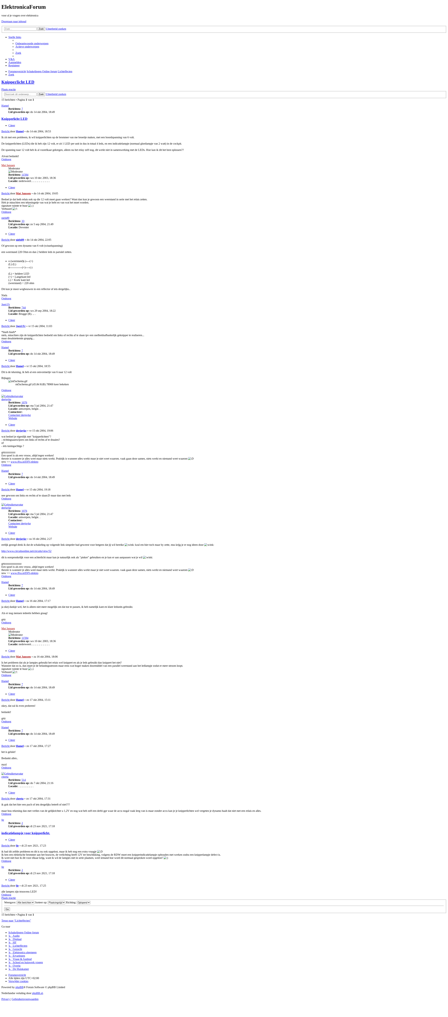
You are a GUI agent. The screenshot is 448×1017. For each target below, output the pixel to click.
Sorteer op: (41, 902)
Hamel (5, 105)
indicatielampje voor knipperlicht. (25, 833)
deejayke (6, 399)
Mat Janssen (8, 165)
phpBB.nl (37, 993)
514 (24, 779)
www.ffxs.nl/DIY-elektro (24, 461)
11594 (25, 174)
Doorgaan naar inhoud (13, 21)
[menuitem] (31, 43)
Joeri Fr (5, 304)
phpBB (19, 987)
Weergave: (10, 902)
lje (2, 819)
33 (23, 221)
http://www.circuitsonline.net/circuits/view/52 (26, 551)
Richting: (71, 902)
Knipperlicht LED (17, 82)
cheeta (4, 776)
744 (24, 307)
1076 (24, 402)
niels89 (5, 217)
